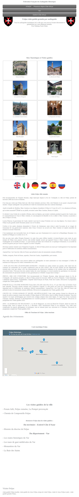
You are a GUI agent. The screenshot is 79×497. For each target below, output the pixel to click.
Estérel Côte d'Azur (39, 15)
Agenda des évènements (13, 316)
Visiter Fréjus (8, 488)
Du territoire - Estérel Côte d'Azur (39, 424)
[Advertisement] (39, 41)
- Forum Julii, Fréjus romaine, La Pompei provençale (25, 409)
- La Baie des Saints (11, 450)
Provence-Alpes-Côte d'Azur (43, 6)
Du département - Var (39, 433)
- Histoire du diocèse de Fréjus (16, 429)
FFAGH (28, 6)
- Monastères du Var (11, 446)
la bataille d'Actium (19, 241)
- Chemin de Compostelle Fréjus (17, 413)
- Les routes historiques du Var (16, 438)
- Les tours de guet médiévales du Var (19, 442)
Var (39, 11)
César (18, 210)
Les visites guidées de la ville (39, 404)
